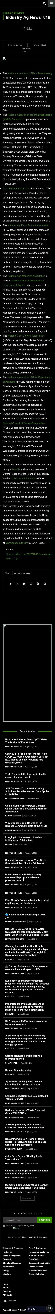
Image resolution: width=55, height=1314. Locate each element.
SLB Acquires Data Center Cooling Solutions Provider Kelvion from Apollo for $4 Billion (27, 791)
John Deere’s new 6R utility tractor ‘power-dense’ (24, 1157)
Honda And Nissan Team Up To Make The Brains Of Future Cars (26, 741)
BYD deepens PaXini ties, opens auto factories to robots (26, 1022)
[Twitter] (17, 583)
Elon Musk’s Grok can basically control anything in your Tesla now (27, 901)
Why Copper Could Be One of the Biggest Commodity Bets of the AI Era (26, 824)
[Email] (44, 583)
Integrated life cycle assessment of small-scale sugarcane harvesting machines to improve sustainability (24, 1006)
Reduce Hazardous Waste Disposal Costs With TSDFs (25, 1111)
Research (9, 959)
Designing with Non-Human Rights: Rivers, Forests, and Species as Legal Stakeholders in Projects (26, 1141)
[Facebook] (11, 583)
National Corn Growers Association (26, 335)
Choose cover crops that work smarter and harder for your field (26, 1172)
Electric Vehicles (13, 746)
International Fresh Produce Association (28, 225)
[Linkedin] (24, 583)
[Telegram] (38, 583)
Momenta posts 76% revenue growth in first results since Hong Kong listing (26, 1186)
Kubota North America (25, 478)
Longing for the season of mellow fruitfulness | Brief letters (23, 838)
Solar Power (11, 1063)
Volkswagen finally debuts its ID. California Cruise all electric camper (25, 1126)
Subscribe (44, 1220)
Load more (26, 1198)
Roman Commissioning (18, 1070)
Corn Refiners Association (16, 188)
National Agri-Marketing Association (26, 276)
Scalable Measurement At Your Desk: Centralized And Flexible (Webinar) (25, 861)
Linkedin (12, 1300)
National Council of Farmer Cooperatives (24, 423)
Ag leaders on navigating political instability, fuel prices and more (23, 1083)
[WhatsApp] (31, 583)
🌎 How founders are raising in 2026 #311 (25, 916)
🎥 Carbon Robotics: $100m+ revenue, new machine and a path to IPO (26, 968)
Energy (8, 844)
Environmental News (14, 798)
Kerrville (15, 469)
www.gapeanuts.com (17, 542)
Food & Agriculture (13, 12)
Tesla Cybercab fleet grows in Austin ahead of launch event (25, 775)
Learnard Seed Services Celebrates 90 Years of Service (26, 1097)
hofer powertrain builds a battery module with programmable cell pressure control (23, 877)
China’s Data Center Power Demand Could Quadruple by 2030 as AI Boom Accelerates (26, 808)
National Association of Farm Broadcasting (30, 73)
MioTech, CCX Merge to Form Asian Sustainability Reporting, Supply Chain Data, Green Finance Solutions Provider (27, 931)
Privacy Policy (29, 1225)
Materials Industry (21, 572)
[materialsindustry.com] (27, 1213)
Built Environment (13, 1149)
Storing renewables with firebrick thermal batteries (23, 1057)
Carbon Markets (13, 816)
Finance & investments (15, 922)
